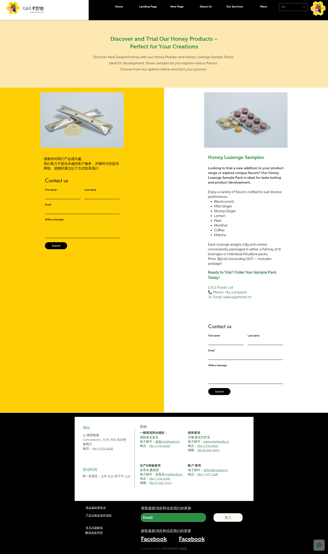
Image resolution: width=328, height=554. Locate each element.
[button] (94, 532)
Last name (90, 189)
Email (49, 204)
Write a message (54, 219)
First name (51, 189)
